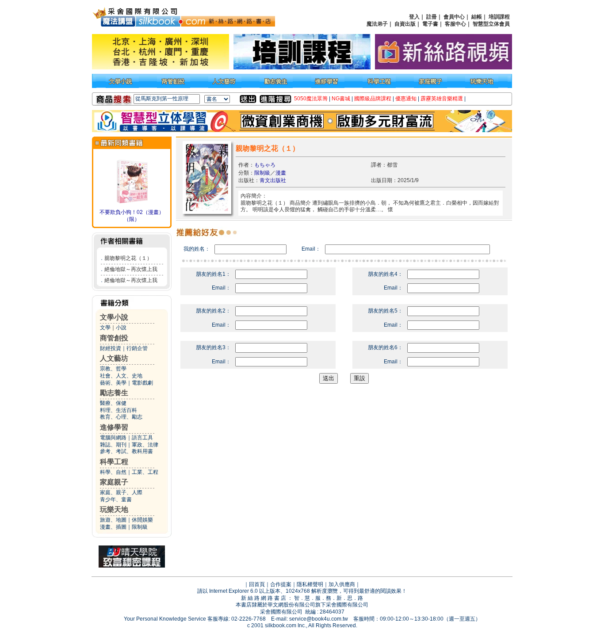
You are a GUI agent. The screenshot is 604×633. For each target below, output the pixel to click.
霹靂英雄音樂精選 (442, 98)
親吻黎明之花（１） (128, 258)
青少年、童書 (116, 499)
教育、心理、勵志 (121, 417)
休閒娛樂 (142, 520)
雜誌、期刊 (113, 445)
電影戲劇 (142, 383)
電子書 (430, 24)
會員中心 (454, 17)
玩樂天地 (114, 509)
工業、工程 (145, 472)
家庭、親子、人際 (121, 492)
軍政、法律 (145, 445)
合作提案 (280, 584)
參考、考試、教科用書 (126, 451)
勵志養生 (114, 393)
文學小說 (114, 317)
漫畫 (280, 173)
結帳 (476, 17)
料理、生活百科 (118, 410)
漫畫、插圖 (113, 527)
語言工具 (142, 438)
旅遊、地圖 (113, 520)
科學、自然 (113, 472)
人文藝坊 (114, 358)
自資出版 (405, 24)
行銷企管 (137, 348)
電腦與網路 (113, 438)
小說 (121, 327)
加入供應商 (342, 584)
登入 (414, 17)
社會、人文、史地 (121, 376)
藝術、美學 (113, 383)
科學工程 (114, 461)
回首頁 (257, 584)
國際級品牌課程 (372, 98)
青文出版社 (273, 180)
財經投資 (110, 348)
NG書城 (341, 98)
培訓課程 (499, 17)
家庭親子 (114, 482)
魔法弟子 (377, 24)
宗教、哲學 (113, 369)
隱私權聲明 (310, 584)
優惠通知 (406, 98)
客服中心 (455, 24)
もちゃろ (264, 165)
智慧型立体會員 (491, 24)
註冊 (431, 17)
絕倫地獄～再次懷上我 (130, 269)
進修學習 (114, 427)
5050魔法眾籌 (311, 98)
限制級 (140, 527)
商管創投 (114, 338)
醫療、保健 (113, 403)
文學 (105, 327)
